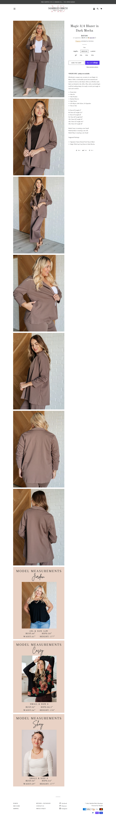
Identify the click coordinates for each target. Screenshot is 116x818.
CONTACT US (40, 806)
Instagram (64, 808)
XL (76, 55)
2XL (86, 55)
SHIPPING (16, 808)
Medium (84, 51)
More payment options (92, 67)
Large (93, 51)
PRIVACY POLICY (41, 808)
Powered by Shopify (97, 805)
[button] (84, 38)
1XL (81, 55)
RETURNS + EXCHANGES (43, 803)
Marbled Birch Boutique (96, 803)
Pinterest (64, 806)
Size (84, 47)
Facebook (64, 803)
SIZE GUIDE (16, 806)
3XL (92, 55)
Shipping (77, 41)
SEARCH (15, 803)
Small (75, 51)
